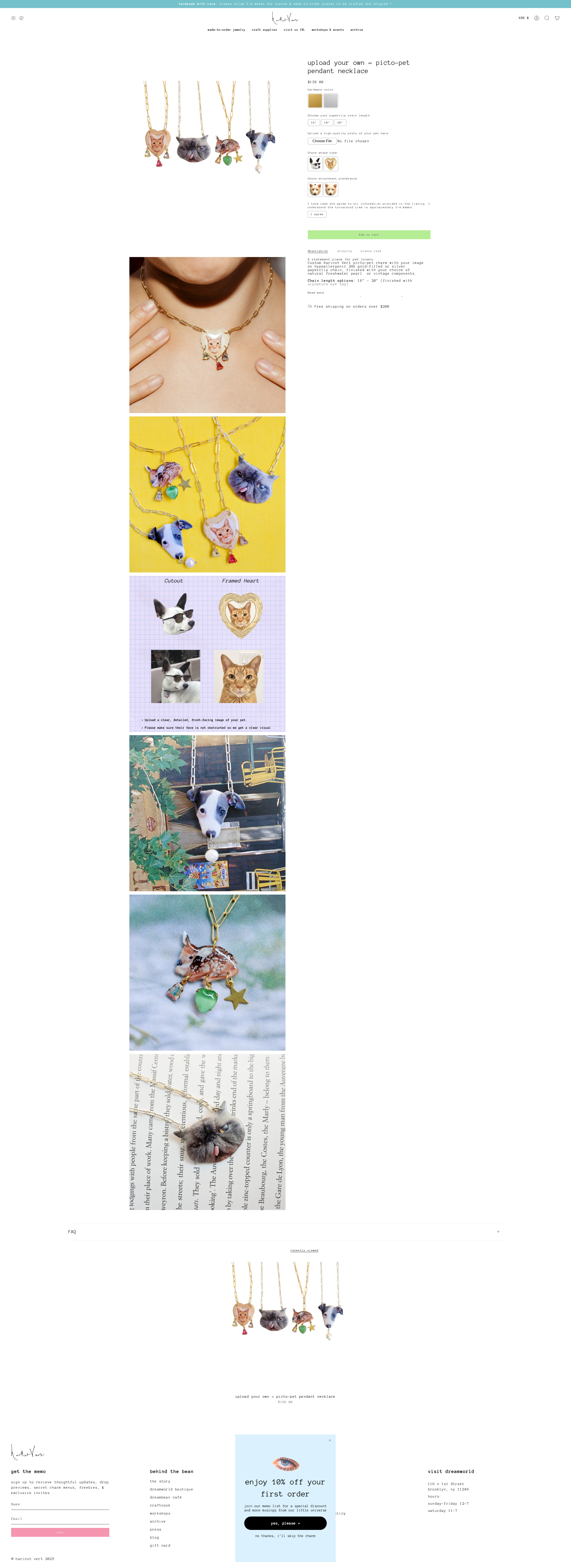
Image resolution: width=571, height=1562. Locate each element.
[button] (227, 30)
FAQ (72, 1231)
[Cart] (557, 18)
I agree (317, 214)
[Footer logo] (28, 1452)
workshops (160, 1513)
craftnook (160, 1505)
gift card (160, 1545)
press (155, 1529)
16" (314, 122)
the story (160, 1481)
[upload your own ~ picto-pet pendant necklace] (286, 1326)
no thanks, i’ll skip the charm (285, 1536)
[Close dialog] (330, 1440)
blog (154, 1537)
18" (327, 122)
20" (340, 122)
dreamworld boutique (171, 1489)
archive (158, 1521)
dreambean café (166, 1497)
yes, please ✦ (285, 1523)
